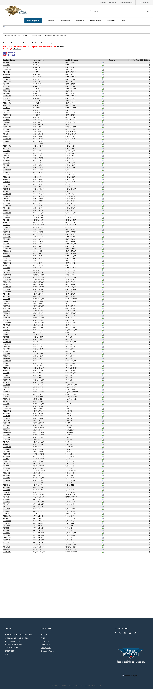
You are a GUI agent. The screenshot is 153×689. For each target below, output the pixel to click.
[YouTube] (130, 633)
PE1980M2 (6, 478)
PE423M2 (6, 344)
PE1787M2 (6, 296)
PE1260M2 (6, 84)
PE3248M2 (7, 105)
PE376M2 (6, 368)
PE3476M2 (7, 492)
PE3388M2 (7, 370)
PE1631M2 (6, 545)
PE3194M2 (6, 514)
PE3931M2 (6, 132)
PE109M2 (6, 129)
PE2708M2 (7, 110)
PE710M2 (6, 404)
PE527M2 (6, 416)
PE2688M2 (7, 246)
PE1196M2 (6, 401)
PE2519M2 (6, 418)
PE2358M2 (7, 91)
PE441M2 (6, 337)
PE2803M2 (7, 342)
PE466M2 (6, 122)
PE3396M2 (7, 96)
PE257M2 (6, 101)
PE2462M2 (7, 444)
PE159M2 (6, 459)
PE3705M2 (7, 320)
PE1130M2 (6, 330)
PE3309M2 (7, 103)
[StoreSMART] (15, 11)
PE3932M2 (7, 117)
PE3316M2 (6, 485)
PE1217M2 (6, 272)
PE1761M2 (6, 167)
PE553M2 (6, 303)
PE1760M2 (6, 208)
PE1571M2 (6, 325)
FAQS (43, 638)
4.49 (148, 129)
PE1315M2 (6, 425)
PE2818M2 (6, 198)
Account (44, 635)
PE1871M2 (6, 184)
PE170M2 (6, 220)
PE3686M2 (7, 170)
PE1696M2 (6, 72)
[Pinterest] (135, 633)
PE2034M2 (7, 408)
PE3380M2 (7, 227)
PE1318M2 (6, 428)
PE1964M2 (6, 413)
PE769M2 (6, 234)
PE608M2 (6, 311)
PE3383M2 (7, 480)
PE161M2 (6, 497)
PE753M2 (6, 153)
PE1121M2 (6, 62)
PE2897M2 (7, 411)
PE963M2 (6, 313)
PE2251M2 (6, 177)
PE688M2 (6, 456)
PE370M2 (6, 399)
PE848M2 (6, 468)
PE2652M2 (7, 454)
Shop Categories (32, 20)
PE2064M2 (7, 287)
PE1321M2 (6, 201)
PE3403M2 (7, 206)
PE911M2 (6, 394)
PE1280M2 (6, 191)
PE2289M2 (7, 98)
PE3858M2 (7, 260)
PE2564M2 (7, 179)
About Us (103, 2)
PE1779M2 (6, 451)
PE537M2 (6, 356)
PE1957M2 (6, 229)
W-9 (6, 654)
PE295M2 (6, 430)
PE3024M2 (7, 523)
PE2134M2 (6, 196)
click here (60, 47)
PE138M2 (6, 134)
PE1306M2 (6, 518)
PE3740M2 (7, 81)
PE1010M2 (6, 270)
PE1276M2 (6, 442)
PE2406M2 (7, 432)
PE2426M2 (7, 222)
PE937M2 (6, 540)
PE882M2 (6, 86)
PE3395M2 (7, 74)
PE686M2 (6, 225)
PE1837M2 (6, 258)
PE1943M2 (6, 389)
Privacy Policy (46, 648)
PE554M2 (6, 299)
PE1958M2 (6, 327)
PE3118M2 (6, 392)
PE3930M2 (7, 213)
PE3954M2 (7, 253)
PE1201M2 (6, 186)
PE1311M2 (6, 165)
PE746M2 (6, 141)
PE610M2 (6, 530)
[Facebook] (115, 633)
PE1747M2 (6, 506)
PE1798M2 (6, 349)
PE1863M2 (6, 163)
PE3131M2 (6, 189)
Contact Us (112, 2)
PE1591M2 (6, 108)
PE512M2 (6, 397)
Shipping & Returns (47, 651)
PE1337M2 (6, 301)
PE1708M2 (6, 487)
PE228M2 (6, 346)
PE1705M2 (6, 151)
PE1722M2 (6, 490)
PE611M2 (6, 124)
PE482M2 (6, 182)
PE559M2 (6, 354)
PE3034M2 (7, 537)
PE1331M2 (6, 525)
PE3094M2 (7, 361)
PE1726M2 (6, 67)
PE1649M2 (6, 294)
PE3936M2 (7, 380)
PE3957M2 (7, 210)
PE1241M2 (6, 112)
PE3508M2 (7, 461)
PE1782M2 (6, 175)
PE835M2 (6, 215)
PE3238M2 (7, 308)
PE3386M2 (7, 127)
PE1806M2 (6, 239)
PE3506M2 (7, 146)
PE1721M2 (6, 203)
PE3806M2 (7, 263)
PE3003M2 (7, 351)
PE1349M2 (6, 65)
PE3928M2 (7, 516)
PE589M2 (6, 494)
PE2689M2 (7, 323)
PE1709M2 (6, 435)
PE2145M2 (6, 268)
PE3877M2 (7, 249)
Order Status (45, 644)
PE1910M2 (6, 482)
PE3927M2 (7, 139)
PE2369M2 (7, 172)
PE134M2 (6, 315)
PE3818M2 (6, 366)
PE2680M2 (7, 521)
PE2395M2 (7, 377)
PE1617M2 (6, 535)
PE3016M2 (6, 533)
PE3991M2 (6, 241)
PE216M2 (6, 363)
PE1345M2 (6, 406)
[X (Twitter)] (120, 633)
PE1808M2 (6, 475)
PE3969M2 (7, 115)
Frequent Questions (126, 2)
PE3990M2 (7, 499)
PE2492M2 (7, 79)
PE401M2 (6, 528)
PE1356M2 (6, 332)
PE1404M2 (6, 420)
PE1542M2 (6, 509)
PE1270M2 (6, 463)
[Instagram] (125, 633)
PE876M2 (6, 77)
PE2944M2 (7, 511)
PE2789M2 (7, 291)
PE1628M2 (6, 158)
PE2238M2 (7, 473)
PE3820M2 (7, 265)
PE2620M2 (7, 69)
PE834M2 (6, 217)
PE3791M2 (6, 89)
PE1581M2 (6, 547)
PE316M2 (6, 334)
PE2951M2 (6, 318)
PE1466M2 (6, 93)
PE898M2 (6, 471)
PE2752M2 (7, 289)
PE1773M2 (6, 244)
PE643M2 (6, 502)
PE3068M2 (7, 251)
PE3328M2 (7, 552)
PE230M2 (6, 549)
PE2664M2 (7, 447)
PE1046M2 (6, 256)
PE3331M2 (6, 155)
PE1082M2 (6, 504)
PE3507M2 (7, 339)
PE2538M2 (7, 423)
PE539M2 (6, 385)
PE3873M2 (7, 194)
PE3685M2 (7, 280)
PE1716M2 (6, 437)
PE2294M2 (7, 282)
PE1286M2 (6, 120)
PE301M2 (6, 375)
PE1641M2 (6, 143)
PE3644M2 (7, 449)
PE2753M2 (7, 277)
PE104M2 (6, 373)
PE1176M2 (6, 284)
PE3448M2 (7, 160)
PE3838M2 (7, 136)
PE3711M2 (6, 306)
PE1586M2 (6, 466)
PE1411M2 (6, 542)
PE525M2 (6, 387)
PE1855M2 (6, 148)
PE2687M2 (7, 275)
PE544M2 (6, 358)
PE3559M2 (7, 440)
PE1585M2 (6, 382)
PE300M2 (6, 232)
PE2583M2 (7, 237)
